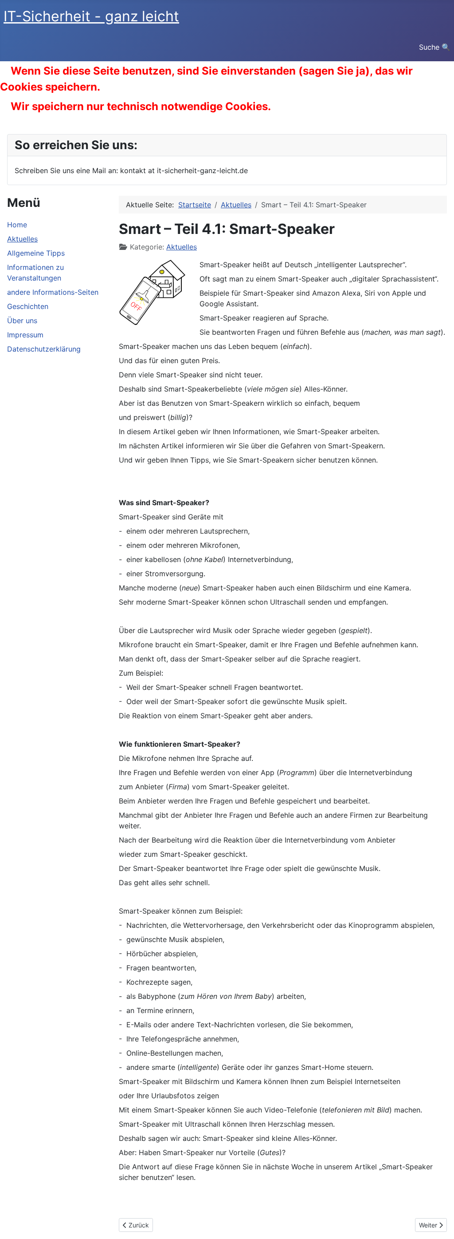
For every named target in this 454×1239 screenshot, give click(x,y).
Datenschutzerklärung (44, 348)
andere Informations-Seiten (52, 292)
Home (17, 224)
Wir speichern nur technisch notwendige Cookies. (141, 106)
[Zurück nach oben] (438, 1222)
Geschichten (27, 306)
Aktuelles (22, 238)
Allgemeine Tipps (36, 253)
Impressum (25, 334)
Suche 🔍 (434, 47)
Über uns (22, 320)
